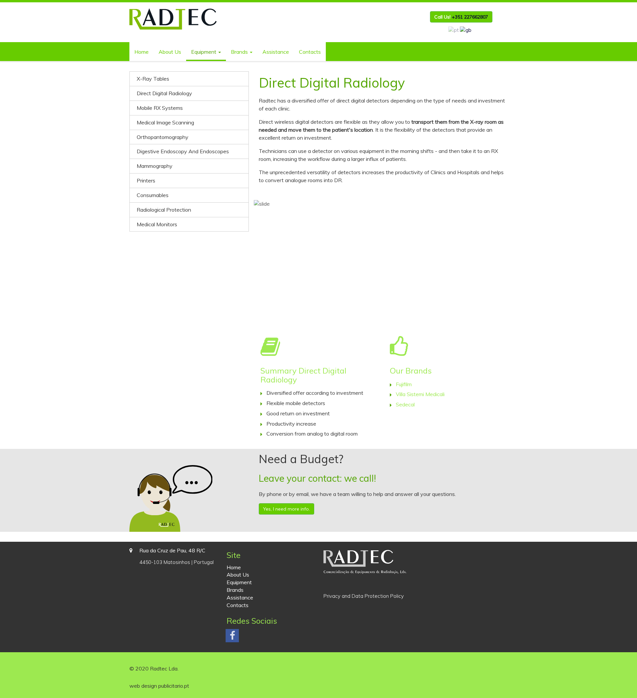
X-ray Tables (153, 78)
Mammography (155, 166)
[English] (465, 30)
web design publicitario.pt (159, 685)
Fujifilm (404, 384)
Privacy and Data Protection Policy (363, 596)
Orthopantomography (162, 137)
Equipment (204, 51)
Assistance (275, 51)
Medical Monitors (157, 224)
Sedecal (405, 404)
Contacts (310, 51)
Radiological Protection (164, 209)
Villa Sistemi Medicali (420, 394)
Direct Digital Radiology (164, 93)
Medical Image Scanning (165, 122)
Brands (240, 51)
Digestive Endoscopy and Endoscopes (183, 151)
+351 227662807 (470, 17)
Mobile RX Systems (160, 108)
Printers (146, 180)
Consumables (153, 195)
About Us (170, 51)
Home (141, 51)
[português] (454, 30)
